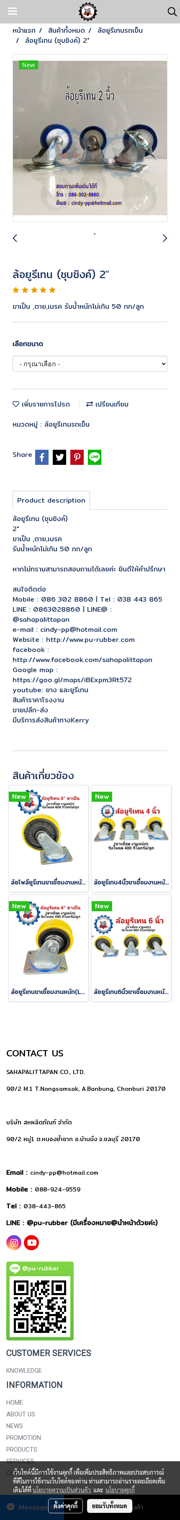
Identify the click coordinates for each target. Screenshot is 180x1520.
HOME (14, 1402)
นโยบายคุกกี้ (120, 1490)
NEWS (14, 1426)
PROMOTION (23, 1438)
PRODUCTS (21, 1449)
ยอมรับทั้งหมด (109, 1506)
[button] (169, 11)
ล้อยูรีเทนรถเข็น (67, 424)
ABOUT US (20, 1414)
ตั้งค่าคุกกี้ (65, 1506)
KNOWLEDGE (24, 1370)
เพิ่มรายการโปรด (44, 404)
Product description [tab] (51, 500)
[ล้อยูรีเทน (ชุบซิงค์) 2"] (90, 138)
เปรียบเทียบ (111, 404)
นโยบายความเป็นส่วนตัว (62, 1490)
